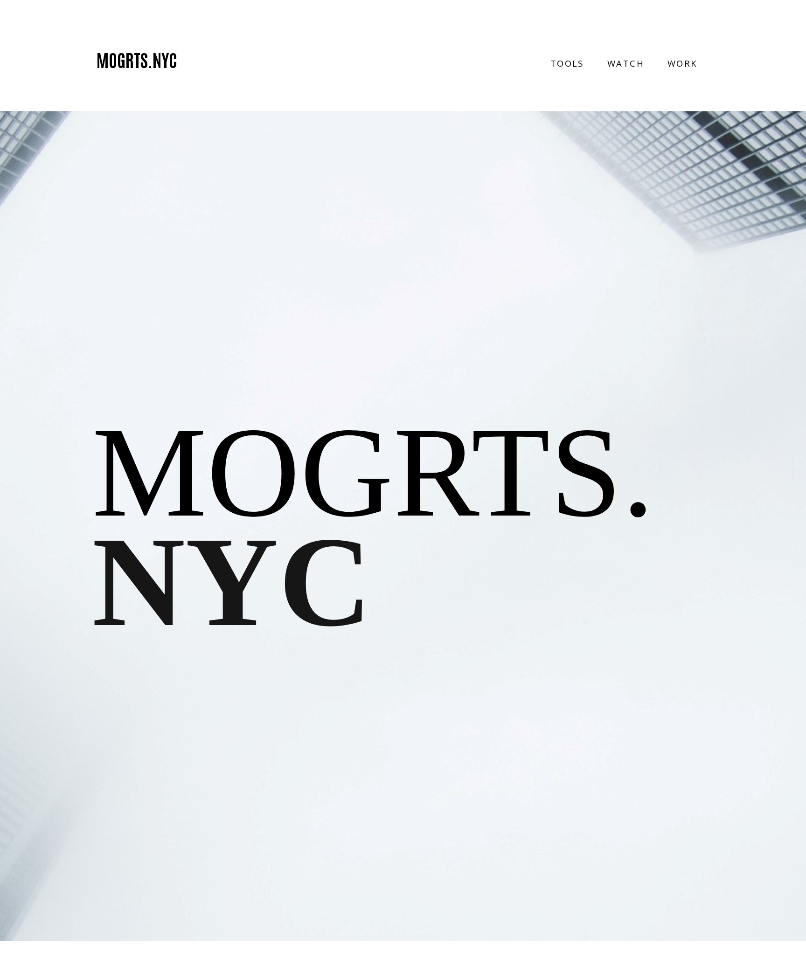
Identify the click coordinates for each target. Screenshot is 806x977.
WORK (682, 63)
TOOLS (567, 63)
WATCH (625, 63)
